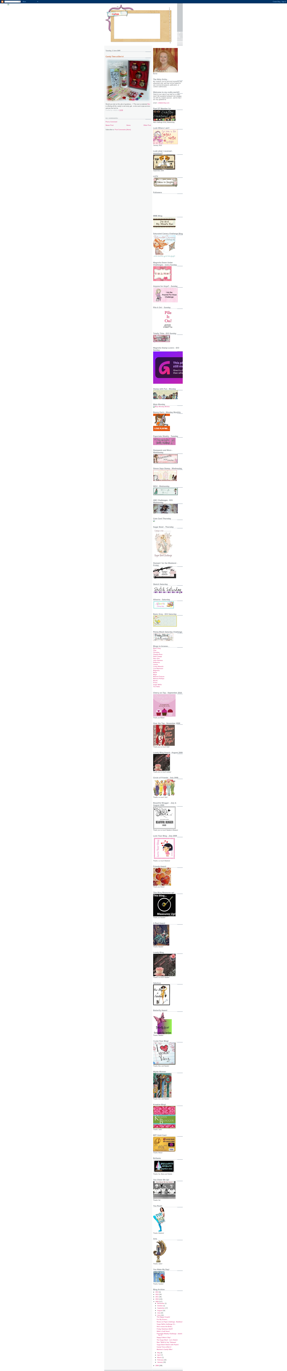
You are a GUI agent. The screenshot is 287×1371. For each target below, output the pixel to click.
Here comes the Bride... (165, 1326)
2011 (157, 1297)
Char (154, 650)
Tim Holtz (156, 686)
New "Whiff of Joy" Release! (166, 1342)
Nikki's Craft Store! (163, 1331)
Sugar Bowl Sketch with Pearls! (168, 1344)
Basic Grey (157, 648)
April (159, 1355)
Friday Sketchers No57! (165, 1329)
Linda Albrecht (158, 666)
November (161, 1303)
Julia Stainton (158, 660)
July (159, 1313)
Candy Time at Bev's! (115, 57)
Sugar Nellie (157, 684)
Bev (149, 104)
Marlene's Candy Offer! (164, 1349)
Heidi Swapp (157, 656)
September (161, 1308)
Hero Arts (156, 658)
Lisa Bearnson (158, 668)
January (160, 1362)
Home (128, 125)
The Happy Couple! (163, 1317)
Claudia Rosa (157, 654)
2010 (157, 1299)
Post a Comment (111, 122)
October (160, 1306)
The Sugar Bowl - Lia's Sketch (167, 1340)
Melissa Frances (158, 676)
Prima (155, 682)
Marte (155, 672)
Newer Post (109, 125)
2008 (157, 1365)
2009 (157, 1301)
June (159, 1315)
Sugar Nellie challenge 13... (166, 1324)
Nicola (155, 680)
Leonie (155, 664)
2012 (157, 1294)
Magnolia (156, 670)
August (160, 1310)
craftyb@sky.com (163, 103)
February (160, 1360)
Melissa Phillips (158, 678)
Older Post (147, 125)
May (159, 1353)
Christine (156, 652)
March (159, 1357)
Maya (155, 674)
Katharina (156, 662)
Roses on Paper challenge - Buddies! (169, 1322)
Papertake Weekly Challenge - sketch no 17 (169, 1334)
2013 (157, 1292)
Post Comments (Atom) (123, 129)
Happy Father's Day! (164, 1337)
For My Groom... (162, 1319)
